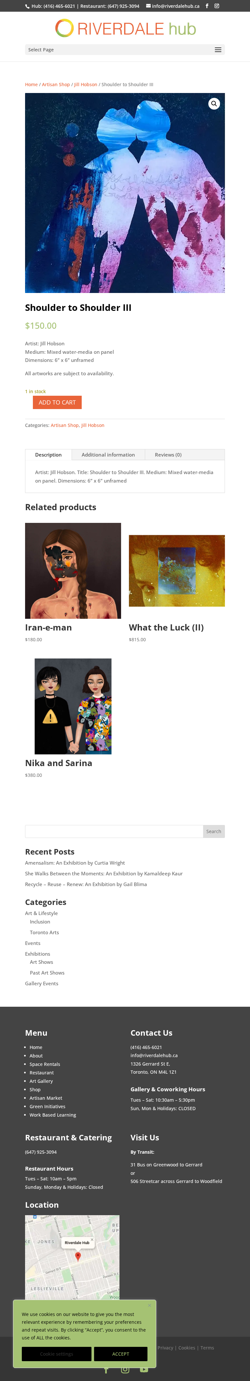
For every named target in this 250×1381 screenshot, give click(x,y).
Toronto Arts (44, 932)
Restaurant (42, 1072)
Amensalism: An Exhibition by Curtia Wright (75, 862)
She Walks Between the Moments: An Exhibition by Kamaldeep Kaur (104, 873)
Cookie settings (56, 1354)
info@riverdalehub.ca (154, 1055)
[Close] (149, 1305)
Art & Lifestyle (41, 913)
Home (31, 84)
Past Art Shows (47, 972)
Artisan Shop (56, 84)
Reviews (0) (168, 454)
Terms (207, 1348)
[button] (214, 104)
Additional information (108, 454)
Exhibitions (37, 953)
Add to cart (57, 402)
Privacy (166, 1348)
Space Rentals (45, 1064)
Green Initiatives (47, 1106)
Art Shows (41, 962)
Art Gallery (41, 1081)
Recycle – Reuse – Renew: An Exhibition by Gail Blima (86, 884)
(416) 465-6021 (58, 6)
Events (32, 943)
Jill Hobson (85, 84)
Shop (35, 1089)
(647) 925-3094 (123, 6)
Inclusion (40, 921)
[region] (84, 1334)
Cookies (186, 1348)
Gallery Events (41, 983)
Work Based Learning (53, 1115)
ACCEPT (120, 1354)
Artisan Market (46, 1098)
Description (48, 454)
